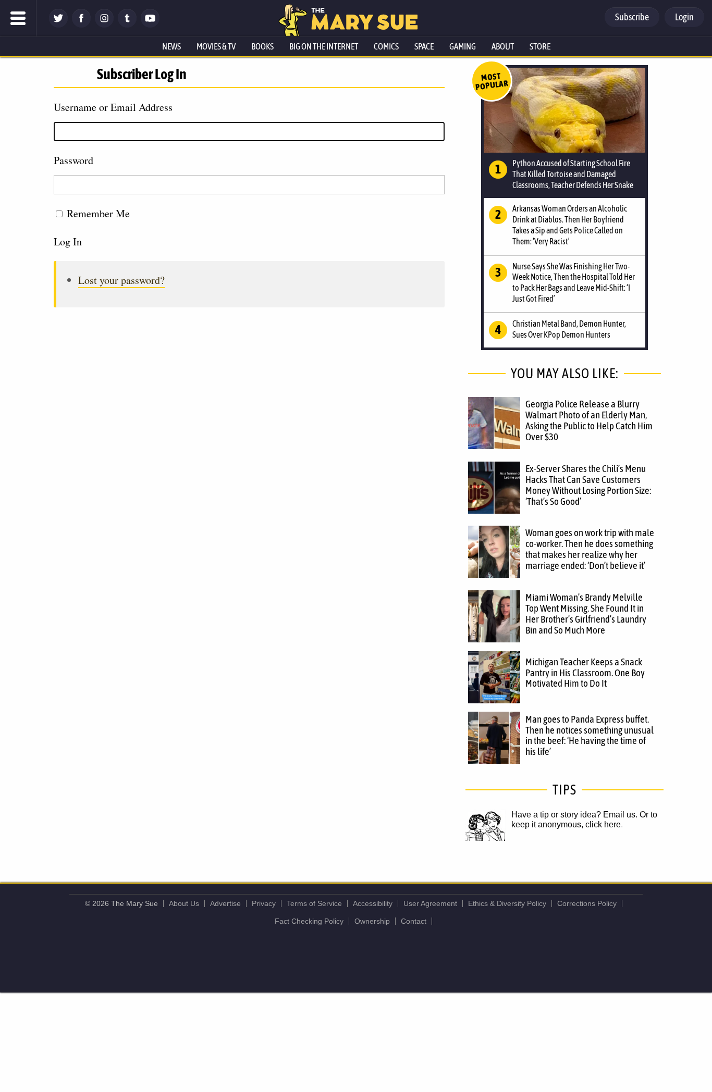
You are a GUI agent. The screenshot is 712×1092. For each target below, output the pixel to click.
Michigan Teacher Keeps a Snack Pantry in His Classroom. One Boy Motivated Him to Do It (585, 672)
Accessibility (372, 903)
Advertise (225, 903)
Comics (386, 46)
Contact (413, 921)
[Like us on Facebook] (81, 24)
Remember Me (98, 213)
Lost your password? (121, 280)
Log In (68, 241)
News (171, 46)
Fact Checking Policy (309, 921)
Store (540, 46)
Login (684, 16)
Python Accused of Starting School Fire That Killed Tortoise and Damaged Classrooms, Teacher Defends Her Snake (572, 174)
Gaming (462, 46)
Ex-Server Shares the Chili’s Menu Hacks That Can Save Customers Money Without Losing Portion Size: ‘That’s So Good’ (588, 485)
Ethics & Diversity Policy (507, 903)
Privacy (264, 903)
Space (424, 46)
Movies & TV (216, 46)
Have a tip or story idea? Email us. (574, 814)
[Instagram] (104, 24)
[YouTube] (150, 24)
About (503, 46)
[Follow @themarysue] (58, 24)
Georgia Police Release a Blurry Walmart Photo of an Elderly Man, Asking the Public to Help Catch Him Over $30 (589, 420)
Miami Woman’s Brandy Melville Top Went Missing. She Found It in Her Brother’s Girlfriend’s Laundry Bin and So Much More (585, 613)
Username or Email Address (113, 107)
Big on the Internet (323, 46)
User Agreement (430, 903)
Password (73, 160)
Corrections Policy (587, 903)
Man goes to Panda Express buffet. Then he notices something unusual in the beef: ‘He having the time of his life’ (589, 735)
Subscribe (632, 16)
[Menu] (18, 18)
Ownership (372, 921)
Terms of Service (314, 903)
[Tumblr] (127, 24)
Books (262, 46)
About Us (184, 903)
